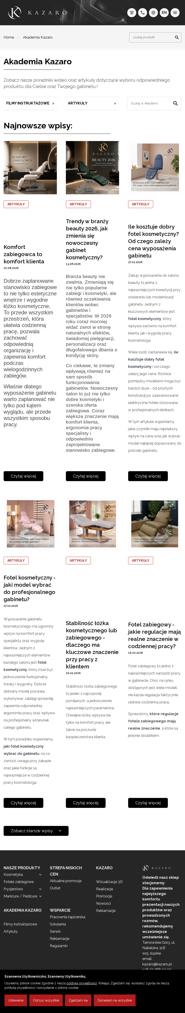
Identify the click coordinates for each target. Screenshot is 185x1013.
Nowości (103, 903)
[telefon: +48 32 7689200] (142, 12)
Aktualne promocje (65, 881)
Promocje (104, 896)
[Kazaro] (37, 13)
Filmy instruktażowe (20, 924)
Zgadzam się (78, 1000)
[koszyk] (131, 12)
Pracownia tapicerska (67, 917)
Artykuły (11, 931)
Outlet (55, 888)
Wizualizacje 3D (109, 882)
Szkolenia (58, 924)
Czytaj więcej (23, 476)
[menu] (175, 12)
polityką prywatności (82, 983)
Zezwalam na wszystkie (114, 1000)
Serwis (55, 931)
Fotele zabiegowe (19, 882)
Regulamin (59, 946)
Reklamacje (59, 939)
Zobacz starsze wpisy (32, 830)
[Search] (175, 37)
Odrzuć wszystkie (46, 1000)
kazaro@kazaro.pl (157, 964)
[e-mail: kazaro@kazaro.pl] (153, 12)
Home (9, 37)
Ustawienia (15, 1000)
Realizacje (104, 889)
